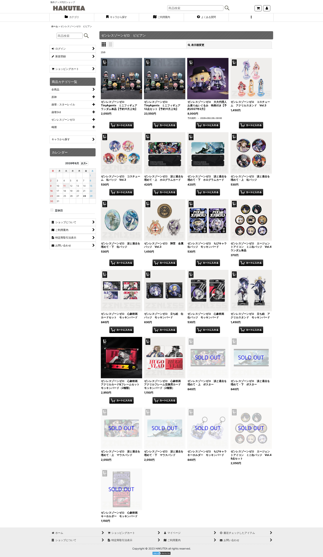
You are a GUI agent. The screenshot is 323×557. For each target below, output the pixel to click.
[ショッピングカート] (258, 8)
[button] (251, 17)
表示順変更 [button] (197, 44)
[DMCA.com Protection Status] (161, 553)
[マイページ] (266, 8)
